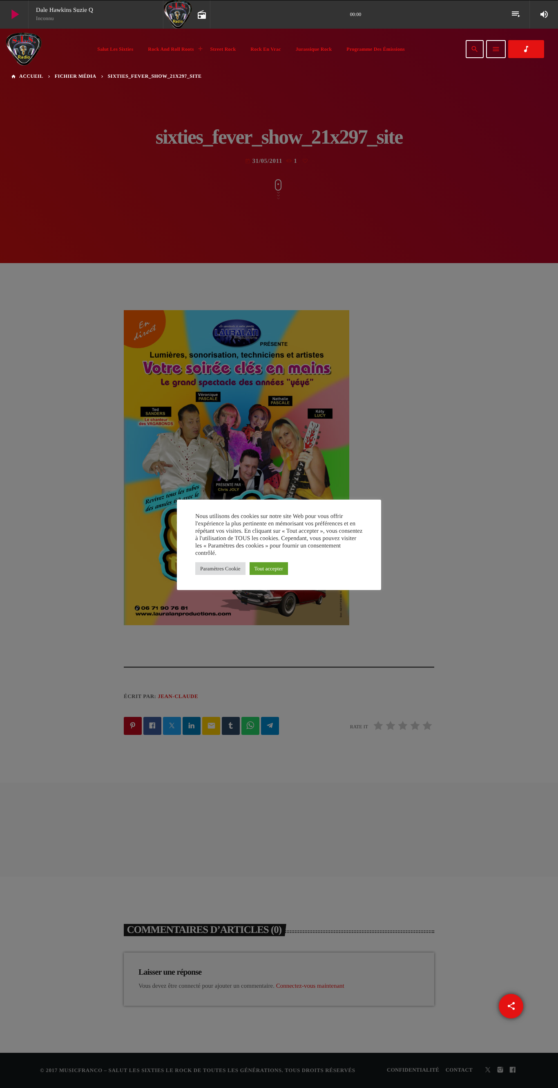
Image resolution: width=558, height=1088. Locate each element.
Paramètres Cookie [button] (220, 568)
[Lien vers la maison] (24, 49)
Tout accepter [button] (268, 568)
